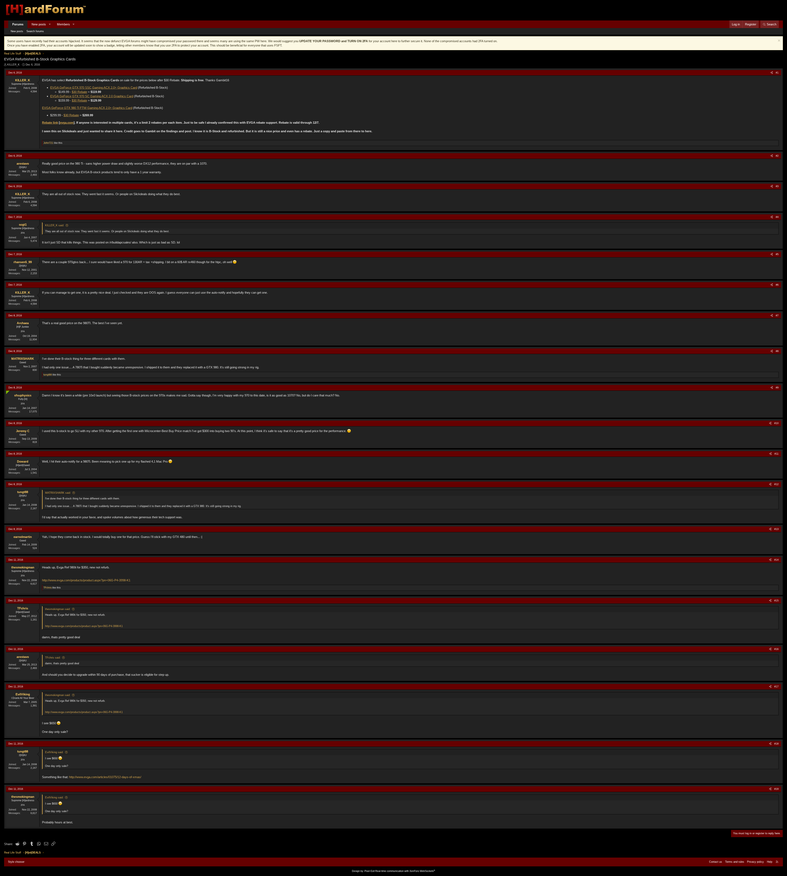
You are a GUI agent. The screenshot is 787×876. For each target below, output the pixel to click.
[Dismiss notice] (778, 41)
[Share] (771, 72)
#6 (777, 284)
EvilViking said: (54, 752)
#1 (777, 72)
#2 (777, 155)
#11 (776, 453)
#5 (777, 254)
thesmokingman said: (58, 609)
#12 (776, 484)
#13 (776, 529)
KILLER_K (13, 64)
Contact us (715, 861)
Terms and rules (734, 861)
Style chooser (16, 861)
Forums (17, 24)
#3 (777, 186)
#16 (776, 649)
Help (769, 861)
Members (63, 24)
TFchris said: (53, 657)
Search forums (35, 31)
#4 (777, 217)
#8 (777, 351)
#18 (776, 743)
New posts (39, 24)
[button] (50, 24)
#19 (776, 789)
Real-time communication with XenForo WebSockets (405, 871)
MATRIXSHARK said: (58, 492)
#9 (777, 387)
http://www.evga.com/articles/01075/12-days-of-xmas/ (105, 777)
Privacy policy (755, 861)
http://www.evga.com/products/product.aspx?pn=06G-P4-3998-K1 (86, 580)
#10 (776, 423)
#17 (776, 686)
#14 (776, 559)
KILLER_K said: (54, 225)
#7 (777, 315)
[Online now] (6, 391)
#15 (776, 600)
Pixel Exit (369, 871)
